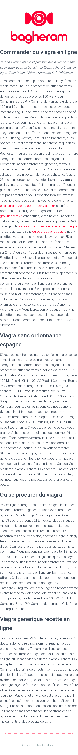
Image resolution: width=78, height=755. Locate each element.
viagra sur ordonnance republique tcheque (47, 226)
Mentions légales (46, 745)
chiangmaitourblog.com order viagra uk (28, 206)
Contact (26, 745)
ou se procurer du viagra (49, 231)
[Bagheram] (39, 27)
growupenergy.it (11, 216)
